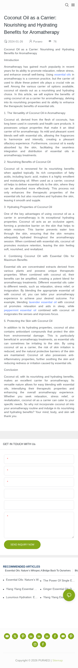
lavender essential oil (43, 302)
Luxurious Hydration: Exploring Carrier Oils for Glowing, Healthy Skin (22, 597)
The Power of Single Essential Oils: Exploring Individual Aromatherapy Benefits (59, 580)
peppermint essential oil (20, 310)
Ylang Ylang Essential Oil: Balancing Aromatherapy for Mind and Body (59, 597)
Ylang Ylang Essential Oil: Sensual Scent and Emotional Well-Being (22, 589)
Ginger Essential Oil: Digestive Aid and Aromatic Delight (59, 589)
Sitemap (57, 660)
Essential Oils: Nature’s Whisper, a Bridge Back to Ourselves (38, 570)
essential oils (62, 74)
